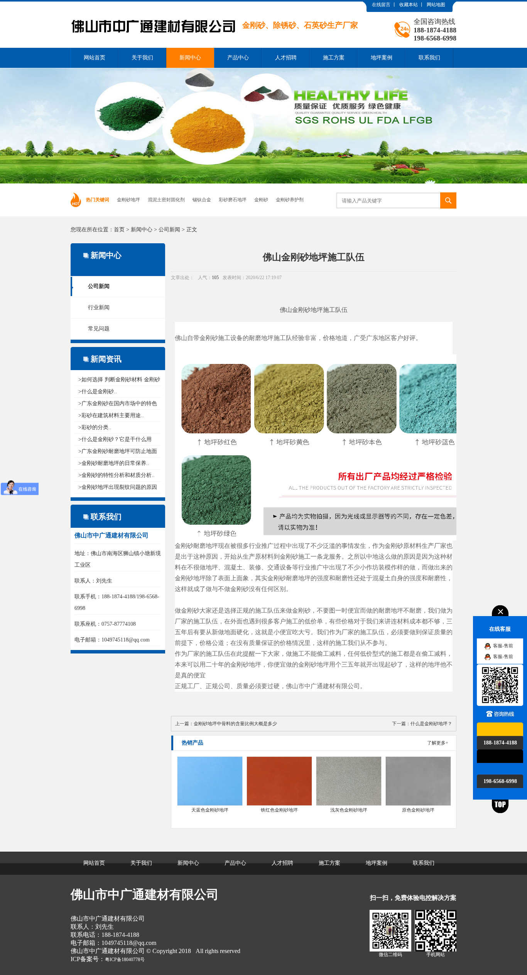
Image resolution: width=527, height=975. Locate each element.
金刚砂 (261, 199)
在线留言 (381, 4)
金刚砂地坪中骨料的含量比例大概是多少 (235, 723)
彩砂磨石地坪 (233, 199)
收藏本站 (408, 4)
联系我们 (429, 58)
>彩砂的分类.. (94, 427)
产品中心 (238, 58)
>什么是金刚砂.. (97, 391)
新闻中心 (190, 58)
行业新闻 (99, 307)
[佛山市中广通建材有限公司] (214, 7)
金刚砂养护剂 (290, 199)
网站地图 (436, 4)
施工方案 (334, 58)
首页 (119, 229)
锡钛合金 (202, 199)
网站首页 (94, 58)
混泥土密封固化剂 (166, 199)
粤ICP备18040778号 (125, 959)
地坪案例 (381, 58)
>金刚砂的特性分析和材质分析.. (116, 475)
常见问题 (99, 329)
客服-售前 (503, 645)
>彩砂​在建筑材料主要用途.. (111, 415)
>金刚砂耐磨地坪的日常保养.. (113, 463)
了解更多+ (437, 743)
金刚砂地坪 (128, 199)
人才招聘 (286, 58)
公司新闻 (169, 229)
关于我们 (142, 58)
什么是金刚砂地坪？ (431, 723)
